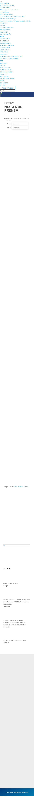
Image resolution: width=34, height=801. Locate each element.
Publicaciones (8, 749)
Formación (7, 707)
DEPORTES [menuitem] (3, 23)
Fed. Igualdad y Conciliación (13, 757)
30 (22, 487)
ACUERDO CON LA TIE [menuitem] (7, 45)
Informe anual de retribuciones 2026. (14, 640)
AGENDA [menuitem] (2, 25)
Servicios (6, 710)
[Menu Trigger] (1, 1)
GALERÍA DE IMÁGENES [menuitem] (7, 78)
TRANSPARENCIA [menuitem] (5, 43)
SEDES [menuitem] (2, 81)
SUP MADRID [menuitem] (4, 83)
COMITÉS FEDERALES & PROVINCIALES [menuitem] (12, 16)
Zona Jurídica (8, 746)
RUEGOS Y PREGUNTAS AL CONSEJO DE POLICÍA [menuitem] (15, 21)
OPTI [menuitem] (1, 61)
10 (19, 487)
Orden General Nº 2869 (10, 583)
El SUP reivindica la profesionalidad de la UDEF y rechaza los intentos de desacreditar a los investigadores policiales (16, 226)
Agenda (6, 714)
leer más (9, 166)
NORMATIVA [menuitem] (4, 52)
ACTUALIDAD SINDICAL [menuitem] (7, 5)
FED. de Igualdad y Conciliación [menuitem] (9, 10)
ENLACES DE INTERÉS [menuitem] (7, 28)
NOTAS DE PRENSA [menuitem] (6, 70)
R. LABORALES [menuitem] (4, 41)
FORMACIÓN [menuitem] (4, 32)
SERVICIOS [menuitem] (3, 63)
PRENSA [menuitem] (2, 65)
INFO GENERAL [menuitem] (5, 3)
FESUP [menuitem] (2, 36)
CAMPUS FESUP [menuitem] (5, 39)
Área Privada (7, 88)
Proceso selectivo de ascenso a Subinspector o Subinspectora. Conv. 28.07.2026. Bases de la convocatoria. (14, 622)
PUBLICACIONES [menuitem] (5, 67)
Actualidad (7, 703)
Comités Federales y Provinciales (14, 753)
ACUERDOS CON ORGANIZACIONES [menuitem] (11, 56)
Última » (26, 487)
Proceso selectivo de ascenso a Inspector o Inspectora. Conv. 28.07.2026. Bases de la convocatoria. (16, 602)
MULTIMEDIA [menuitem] (4, 76)
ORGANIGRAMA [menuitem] (5, 47)
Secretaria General (10, 765)
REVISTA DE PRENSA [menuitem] (6, 72)
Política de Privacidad (10, 726)
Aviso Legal (7, 730)
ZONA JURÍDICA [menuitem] (5, 30)
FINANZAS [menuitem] (3, 54)
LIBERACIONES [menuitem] (4, 50)
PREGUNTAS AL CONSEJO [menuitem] (8, 19)
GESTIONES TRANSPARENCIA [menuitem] (9, 59)
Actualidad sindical (10, 742)
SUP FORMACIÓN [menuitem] (5, 34)
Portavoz (6, 773)
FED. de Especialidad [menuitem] (6, 14)
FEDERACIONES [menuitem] (5, 8)
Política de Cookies (10, 734)
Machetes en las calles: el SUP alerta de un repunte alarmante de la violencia (16, 249)
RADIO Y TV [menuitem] (3, 74)
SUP (10, 163)
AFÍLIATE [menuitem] (3, 85)
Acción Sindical (8, 769)
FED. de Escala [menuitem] (4, 12)
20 (20, 487)
